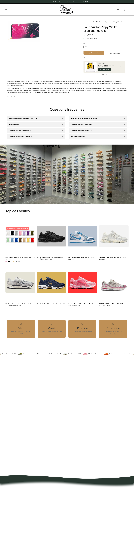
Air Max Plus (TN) (110, 354)
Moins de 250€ (49, 511)
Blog (70, 499)
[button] (124, 9)
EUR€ (117, 9)
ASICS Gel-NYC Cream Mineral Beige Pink (111, 304)
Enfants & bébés (49, 508)
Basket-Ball (48, 505)
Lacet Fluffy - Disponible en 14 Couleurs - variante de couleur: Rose (6, 261)
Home (85, 22)
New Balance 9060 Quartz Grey (107, 257)
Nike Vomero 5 (43, 354)
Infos (45, 517)
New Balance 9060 (89, 354)
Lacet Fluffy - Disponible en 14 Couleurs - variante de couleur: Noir (9, 261)
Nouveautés (48, 487)
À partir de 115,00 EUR (46, 259)
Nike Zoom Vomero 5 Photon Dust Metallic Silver (19, 304)
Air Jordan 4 (71, 354)
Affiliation (72, 505)
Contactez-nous (74, 496)
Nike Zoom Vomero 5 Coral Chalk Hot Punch (80, 304)
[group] (67, 1)
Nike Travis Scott (24, 354)
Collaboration (55, 354)
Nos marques (48, 490)
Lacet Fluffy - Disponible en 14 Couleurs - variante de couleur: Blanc (11, 261)
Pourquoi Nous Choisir (76, 493)
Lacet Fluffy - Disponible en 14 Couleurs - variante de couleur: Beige (13, 261)
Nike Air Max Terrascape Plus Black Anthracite (50, 257)
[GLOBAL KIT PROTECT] (91, 67)
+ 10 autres (17, 261)
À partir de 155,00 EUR (15, 305)
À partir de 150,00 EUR (74, 305)
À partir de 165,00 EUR (59, 304)
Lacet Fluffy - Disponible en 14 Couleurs (16, 257)
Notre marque (73, 490)
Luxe (45, 499)
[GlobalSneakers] (67, 9)
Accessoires (92, 22)
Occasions (47, 514)
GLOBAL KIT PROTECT (105, 66)
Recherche (72, 502)
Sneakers (47, 502)
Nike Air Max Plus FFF (43, 304)
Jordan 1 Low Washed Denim (76, 257)
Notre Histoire (73, 487)
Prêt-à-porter (48, 493)
